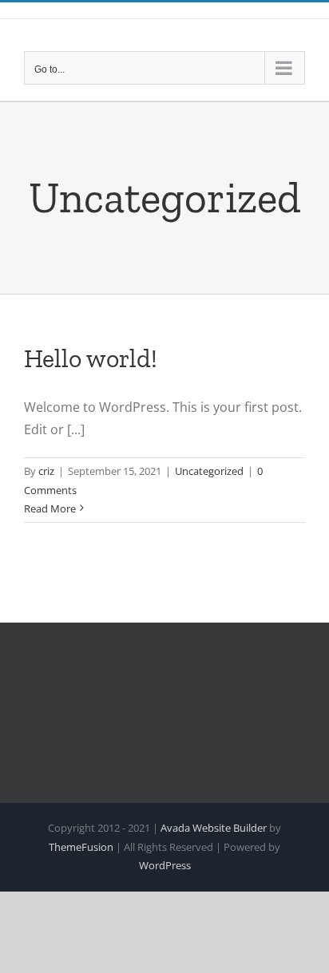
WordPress (165, 865)
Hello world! (90, 358)
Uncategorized (209, 471)
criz (46, 471)
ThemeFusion (81, 847)
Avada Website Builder (214, 828)
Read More (50, 508)
